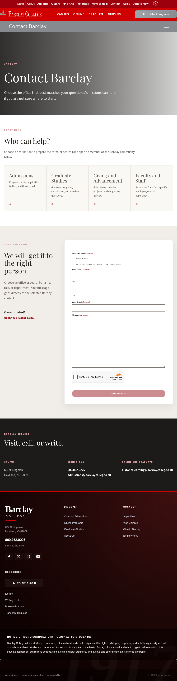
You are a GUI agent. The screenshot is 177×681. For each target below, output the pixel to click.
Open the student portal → (20, 317)
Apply (126, 4)
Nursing (114, 14)
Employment (130, 535)
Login (20, 4)
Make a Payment (15, 606)
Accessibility (53, 674)
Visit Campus (130, 522)
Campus (63, 14)
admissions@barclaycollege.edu (89, 475)
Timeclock (155, 4)
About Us (69, 535)
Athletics (42, 4)
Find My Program (156, 14)
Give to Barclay (132, 529)
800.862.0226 (76, 470)
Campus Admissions (76, 516)
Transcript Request (16, 613)
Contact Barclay (27, 26)
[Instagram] (28, 556)
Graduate (96, 14)
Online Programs (73, 522)
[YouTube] (38, 556)
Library (9, 593)
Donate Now (140, 4)
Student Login (26, 583)
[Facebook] (9, 556)
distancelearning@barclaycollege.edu (147, 470)
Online (78, 14)
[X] (18, 556)
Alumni (55, 4)
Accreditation (11, 674)
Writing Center (13, 600)
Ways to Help (99, 4)
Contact (115, 4)
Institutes (83, 4)
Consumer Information (33, 674)
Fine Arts (68, 4)
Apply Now (129, 516)
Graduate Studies (74, 529)
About (31, 4)
